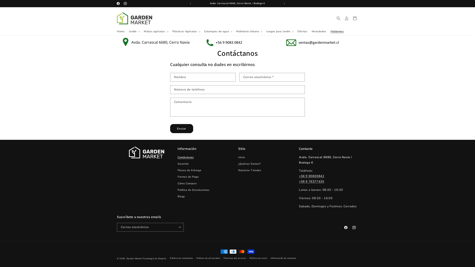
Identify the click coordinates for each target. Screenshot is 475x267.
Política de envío (258, 258)
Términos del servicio (234, 258)
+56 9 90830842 (311, 176)
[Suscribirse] (179, 227)
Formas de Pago (188, 177)
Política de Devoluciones (193, 190)
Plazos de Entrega (189, 170)
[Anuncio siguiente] (284, 3)
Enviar (181, 129)
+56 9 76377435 (311, 181)
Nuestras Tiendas (249, 170)
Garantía (183, 164)
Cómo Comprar (187, 183)
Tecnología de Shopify (154, 258)
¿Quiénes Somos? (249, 164)
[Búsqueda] (338, 18)
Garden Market (134, 258)
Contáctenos (186, 157)
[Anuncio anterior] (190, 3)
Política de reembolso (181, 258)
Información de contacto (283, 258)
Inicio (241, 157)
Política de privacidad (208, 258)
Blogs (181, 196)
